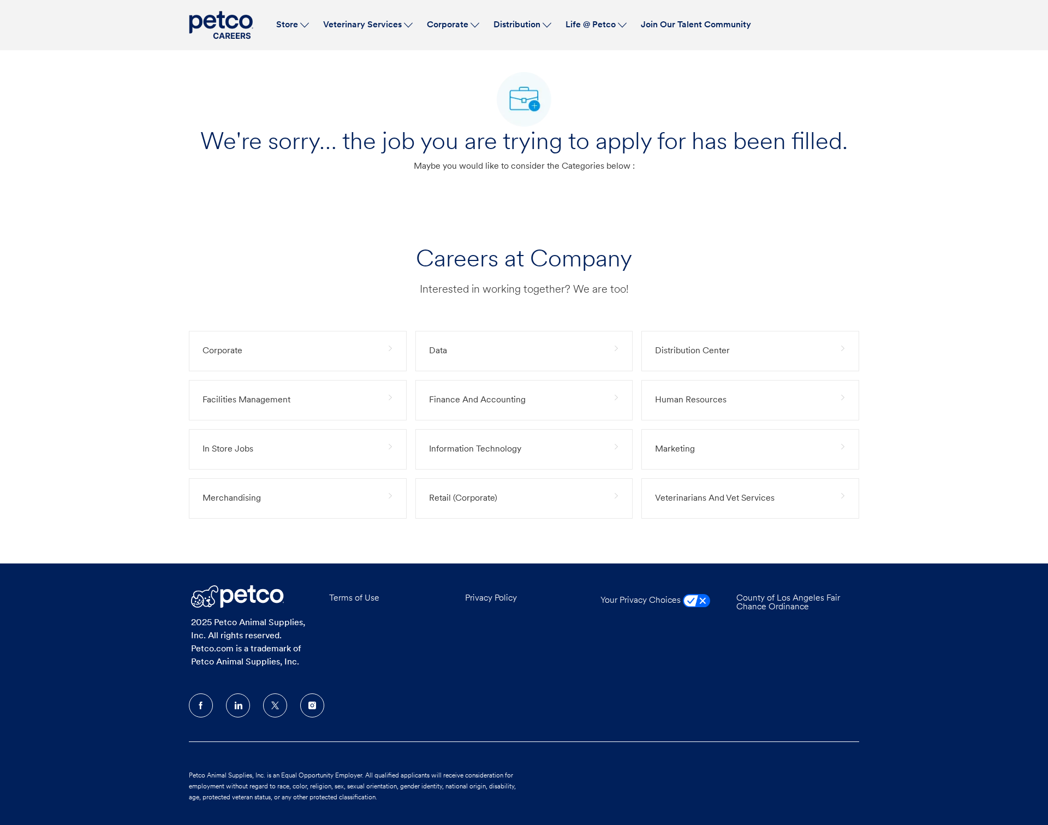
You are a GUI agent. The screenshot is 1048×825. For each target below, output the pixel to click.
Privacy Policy (491, 598)
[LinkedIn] (238, 705)
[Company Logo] (223, 25)
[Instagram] (312, 705)
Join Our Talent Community (696, 25)
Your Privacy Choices (641, 600)
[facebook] (201, 705)
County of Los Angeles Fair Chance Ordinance (788, 603)
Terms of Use (354, 598)
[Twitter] (275, 705)
